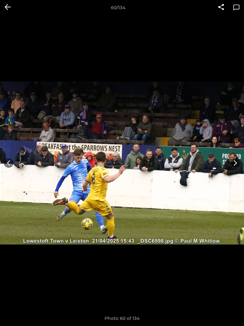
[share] (221, 7)
